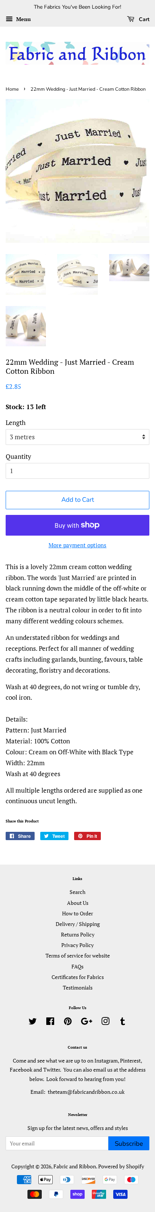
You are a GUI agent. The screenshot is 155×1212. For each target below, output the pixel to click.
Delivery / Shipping (78, 923)
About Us (77, 902)
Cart (143, 19)
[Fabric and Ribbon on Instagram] (105, 1022)
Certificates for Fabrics (78, 977)
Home (12, 89)
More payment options (77, 545)
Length (16, 422)
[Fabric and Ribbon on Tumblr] (123, 1022)
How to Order (77, 913)
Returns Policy (77, 934)
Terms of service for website (78, 955)
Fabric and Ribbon (74, 1166)
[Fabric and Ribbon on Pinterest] (68, 1022)
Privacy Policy (77, 945)
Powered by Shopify (121, 1166)
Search (77, 891)
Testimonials (78, 987)
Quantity (18, 456)
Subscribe (129, 1143)
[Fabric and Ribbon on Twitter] (33, 1022)
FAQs (77, 966)
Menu (23, 19)
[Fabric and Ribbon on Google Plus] (86, 1022)
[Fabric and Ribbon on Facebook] (50, 1022)
